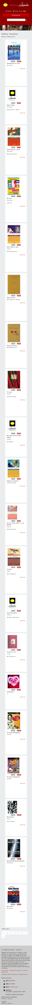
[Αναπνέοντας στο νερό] (16, 50)
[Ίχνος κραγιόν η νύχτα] (16, 136)
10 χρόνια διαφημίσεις (13, 732)
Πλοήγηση (15, 15)
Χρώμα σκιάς (10, 105)
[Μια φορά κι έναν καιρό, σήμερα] (16, 425)
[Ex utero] (16, 186)
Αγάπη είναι (10, 692)
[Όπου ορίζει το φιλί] (16, 234)
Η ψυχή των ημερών (12, 481)
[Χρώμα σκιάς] (16, 95)
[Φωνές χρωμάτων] (16, 333)
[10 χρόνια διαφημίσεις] (16, 720)
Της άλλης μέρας (12, 613)
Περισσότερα (22, 68)
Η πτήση (9, 569)
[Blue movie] (16, 894)
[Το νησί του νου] (16, 642)
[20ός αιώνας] (16, 807)
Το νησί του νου (11, 652)
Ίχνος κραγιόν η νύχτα (13, 149)
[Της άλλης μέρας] (16, 603)
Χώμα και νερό (11, 297)
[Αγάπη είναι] (16, 681)
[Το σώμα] (16, 379)
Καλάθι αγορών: (20, 11)
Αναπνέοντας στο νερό (13, 63)
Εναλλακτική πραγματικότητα (15, 861)
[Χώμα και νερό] (16, 284)
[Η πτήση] (16, 557)
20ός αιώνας (10, 817)
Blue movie (10, 906)
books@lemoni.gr (13, 987)
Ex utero (9, 198)
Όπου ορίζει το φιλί (12, 247)
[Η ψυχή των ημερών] (16, 468)
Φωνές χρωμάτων (12, 345)
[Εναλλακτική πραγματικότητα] (16, 848)
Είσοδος (9, 11)
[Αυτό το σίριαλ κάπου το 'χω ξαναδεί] (16, 512)
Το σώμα (9, 392)
